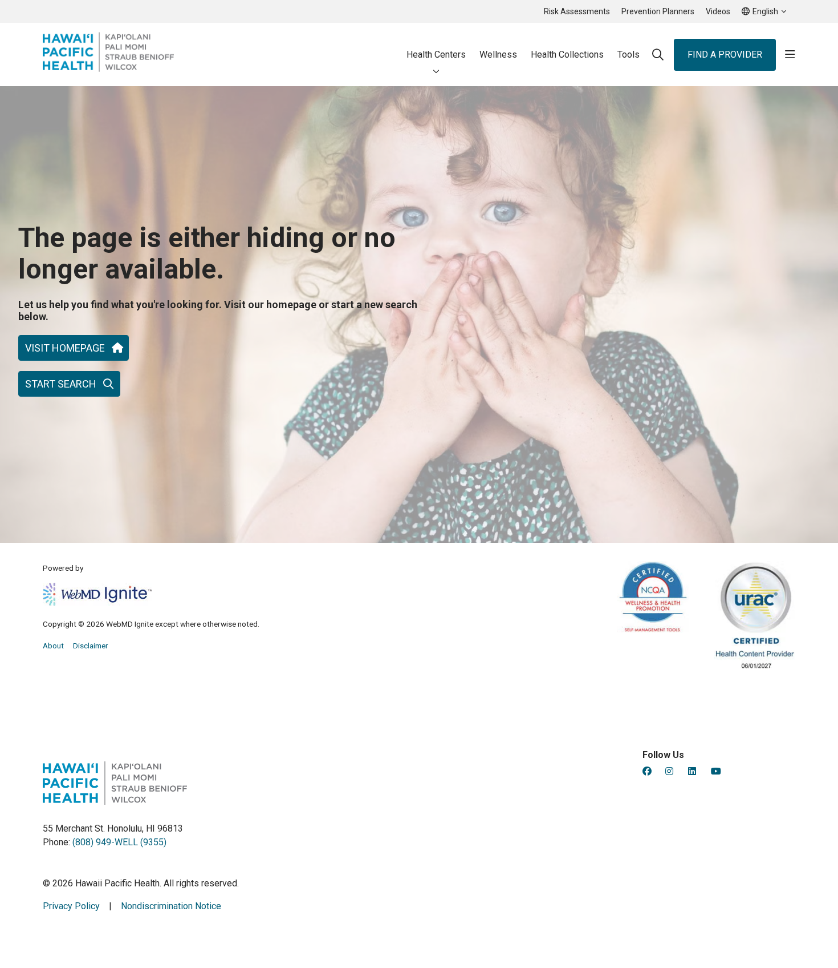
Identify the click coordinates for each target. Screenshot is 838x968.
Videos (718, 11)
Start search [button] (60, 384)
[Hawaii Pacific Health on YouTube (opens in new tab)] (716, 771)
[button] (790, 55)
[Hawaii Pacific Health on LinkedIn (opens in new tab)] (692, 771)
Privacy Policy (71, 906)
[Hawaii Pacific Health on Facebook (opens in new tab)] (647, 771)
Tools (628, 54)
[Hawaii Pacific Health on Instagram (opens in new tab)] (669, 771)
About (53, 645)
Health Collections (567, 54)
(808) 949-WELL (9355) (119, 842)
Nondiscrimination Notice (171, 906)
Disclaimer (90, 645)
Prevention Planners (657, 11)
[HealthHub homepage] (108, 54)
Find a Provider (725, 54)
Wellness (498, 54)
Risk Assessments (577, 11)
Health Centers (436, 54)
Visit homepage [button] (65, 348)
